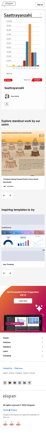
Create (6, 338)
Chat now (18, 368)
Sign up (40, 5)
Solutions (7, 347)
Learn (5, 351)
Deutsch (11, 373)
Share (9, 80)
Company (7, 356)
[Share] (6, 104)
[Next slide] (10, 195)
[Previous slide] (4, 195)
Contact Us (7, 368)
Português (18, 373)
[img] (13, 65)
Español (25, 373)
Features (7, 342)
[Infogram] (8, 4)
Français (32, 373)
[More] (41, 14)
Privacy (14, 410)
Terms (5, 410)
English (5, 373)
